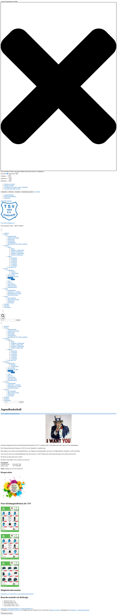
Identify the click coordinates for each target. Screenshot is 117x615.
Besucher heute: (8, 601)
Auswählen (17, 191)
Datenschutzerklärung (10, 196)
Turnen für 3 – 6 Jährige (14, 292)
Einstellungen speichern (27, 191)
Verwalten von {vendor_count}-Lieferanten (16, 187)
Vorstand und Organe (13, 238)
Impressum (7, 198)
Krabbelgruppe (12, 290)
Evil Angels (11, 302)
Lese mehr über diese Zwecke (12, 188)
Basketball (10, 278)
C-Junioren (14, 259)
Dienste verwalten (9, 185)
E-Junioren (14, 262)
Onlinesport (11, 270)
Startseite (6, 233)
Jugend (9, 256)
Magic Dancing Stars (13, 299)
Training (13, 271)
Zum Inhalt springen (6, 201)
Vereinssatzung (12, 242)
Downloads (7, 307)
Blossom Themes (55, 610)
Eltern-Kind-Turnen (13, 295)
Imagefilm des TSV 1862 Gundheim (17, 244)
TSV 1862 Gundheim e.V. (8, 223)
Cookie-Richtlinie (9, 195)
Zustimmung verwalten (6, 613)
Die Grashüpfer (12, 298)
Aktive (9, 247)
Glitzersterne (11, 301)
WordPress (73, 610)
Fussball (6, 245)
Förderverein (11, 239)
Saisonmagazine (12, 236)
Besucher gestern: (9, 602)
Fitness (6, 268)
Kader (12, 248)
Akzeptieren (4, 191)
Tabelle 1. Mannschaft (17, 251)
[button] (58, 86)
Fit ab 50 (10, 282)
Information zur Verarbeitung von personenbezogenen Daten (17, 594)
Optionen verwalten (9, 184)
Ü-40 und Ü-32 (12, 267)
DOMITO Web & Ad (15, 610)
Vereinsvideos (15, 273)
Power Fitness (11, 284)
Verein (6, 234)
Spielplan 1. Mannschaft (17, 250)
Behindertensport (12, 287)
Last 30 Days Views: (10, 605)
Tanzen (6, 296)
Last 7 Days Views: (9, 604)
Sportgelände (11, 241)
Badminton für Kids (13, 276)
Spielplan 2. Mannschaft (17, 253)
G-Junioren (14, 265)
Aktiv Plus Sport (12, 285)
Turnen (6, 288)
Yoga (9, 281)
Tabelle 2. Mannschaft (17, 254)
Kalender (6, 305)
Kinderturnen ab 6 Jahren (14, 293)
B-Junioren (14, 258)
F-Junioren (14, 264)
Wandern (6, 304)
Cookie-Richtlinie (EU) (26, 608)
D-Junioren (14, 261)
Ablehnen (11, 191)
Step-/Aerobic (11, 275)
